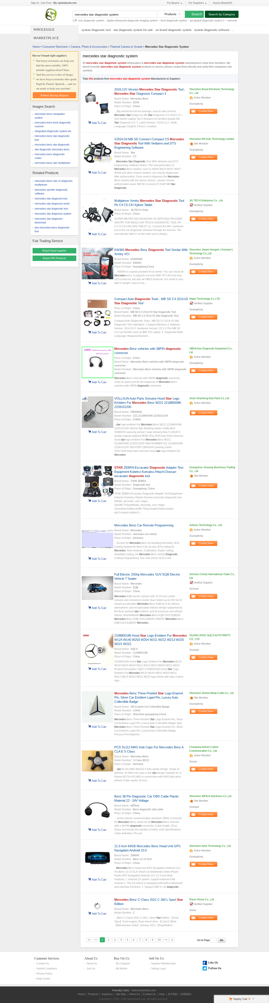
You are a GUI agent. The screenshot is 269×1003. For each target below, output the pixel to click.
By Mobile (121, 968)
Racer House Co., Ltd (201, 899)
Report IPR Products (54, 258)
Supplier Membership (163, 963)
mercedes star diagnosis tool (51, 198)
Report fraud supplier (54, 250)
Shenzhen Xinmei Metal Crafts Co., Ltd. (211, 693)
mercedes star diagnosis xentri (52, 203)
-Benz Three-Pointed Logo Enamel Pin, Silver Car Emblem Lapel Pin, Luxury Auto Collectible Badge (148, 697)
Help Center (43, 978)
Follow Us (214, 968)
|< (89, 939)
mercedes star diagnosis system (53, 213)
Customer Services (46, 958)
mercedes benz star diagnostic (52, 144)
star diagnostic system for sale (133, 29)
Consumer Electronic (55, 46)
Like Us (213, 962)
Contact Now (206, 111)
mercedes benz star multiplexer (52, 162)
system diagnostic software (211, 29)
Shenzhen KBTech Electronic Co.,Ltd (210, 796)
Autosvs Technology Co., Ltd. (205, 525)
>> (166, 939)
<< (95, 939)
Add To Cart (99, 122)
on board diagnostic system (173, 29)
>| (172, 939)
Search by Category (221, 14)
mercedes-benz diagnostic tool (229, 20)
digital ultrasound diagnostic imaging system (116, 20)
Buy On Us (121, 958)
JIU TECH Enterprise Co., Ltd (206, 200)
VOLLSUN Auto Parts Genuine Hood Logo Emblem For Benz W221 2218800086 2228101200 (147, 403)
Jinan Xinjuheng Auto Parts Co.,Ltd (209, 398)
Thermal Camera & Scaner (126, 46)
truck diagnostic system (158, 20)
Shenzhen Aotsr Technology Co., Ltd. (210, 845)
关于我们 (173, 994)
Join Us (91, 968)
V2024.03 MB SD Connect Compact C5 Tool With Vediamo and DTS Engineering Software (149, 143)
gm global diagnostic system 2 (191, 20)
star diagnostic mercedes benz (52, 149)
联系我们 (186, 994)
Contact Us (42, 963)
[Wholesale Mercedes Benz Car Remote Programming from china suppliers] (97, 553)
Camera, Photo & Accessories (89, 46)
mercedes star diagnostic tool (51, 208)
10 (159, 939)
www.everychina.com (144, 990)
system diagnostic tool (96, 29)
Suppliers (107, 994)
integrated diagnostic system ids (53, 131)
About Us (91, 958)
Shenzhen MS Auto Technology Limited (211, 139)
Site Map (121, 994)
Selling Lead (158, 968)
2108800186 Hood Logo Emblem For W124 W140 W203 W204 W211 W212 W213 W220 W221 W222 (150, 640)
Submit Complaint (46, 968)
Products (93, 994)
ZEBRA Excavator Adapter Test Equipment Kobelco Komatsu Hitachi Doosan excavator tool (148, 472)
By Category (123, 963)
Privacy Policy (44, 973)
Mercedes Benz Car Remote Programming (143, 525)
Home (36, 46)
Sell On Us (156, 958)
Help (162, 994)
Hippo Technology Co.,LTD (204, 298)
